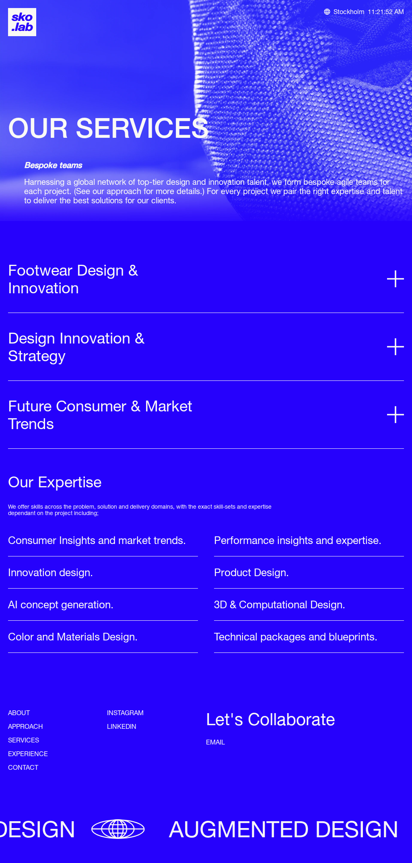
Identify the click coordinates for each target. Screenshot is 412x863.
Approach (25, 726)
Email (215, 742)
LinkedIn (121, 726)
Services (23, 740)
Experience (28, 753)
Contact (23, 767)
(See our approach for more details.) (139, 191)
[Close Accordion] (221, 296)
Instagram (125, 712)
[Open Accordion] (395, 278)
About (19, 712)
